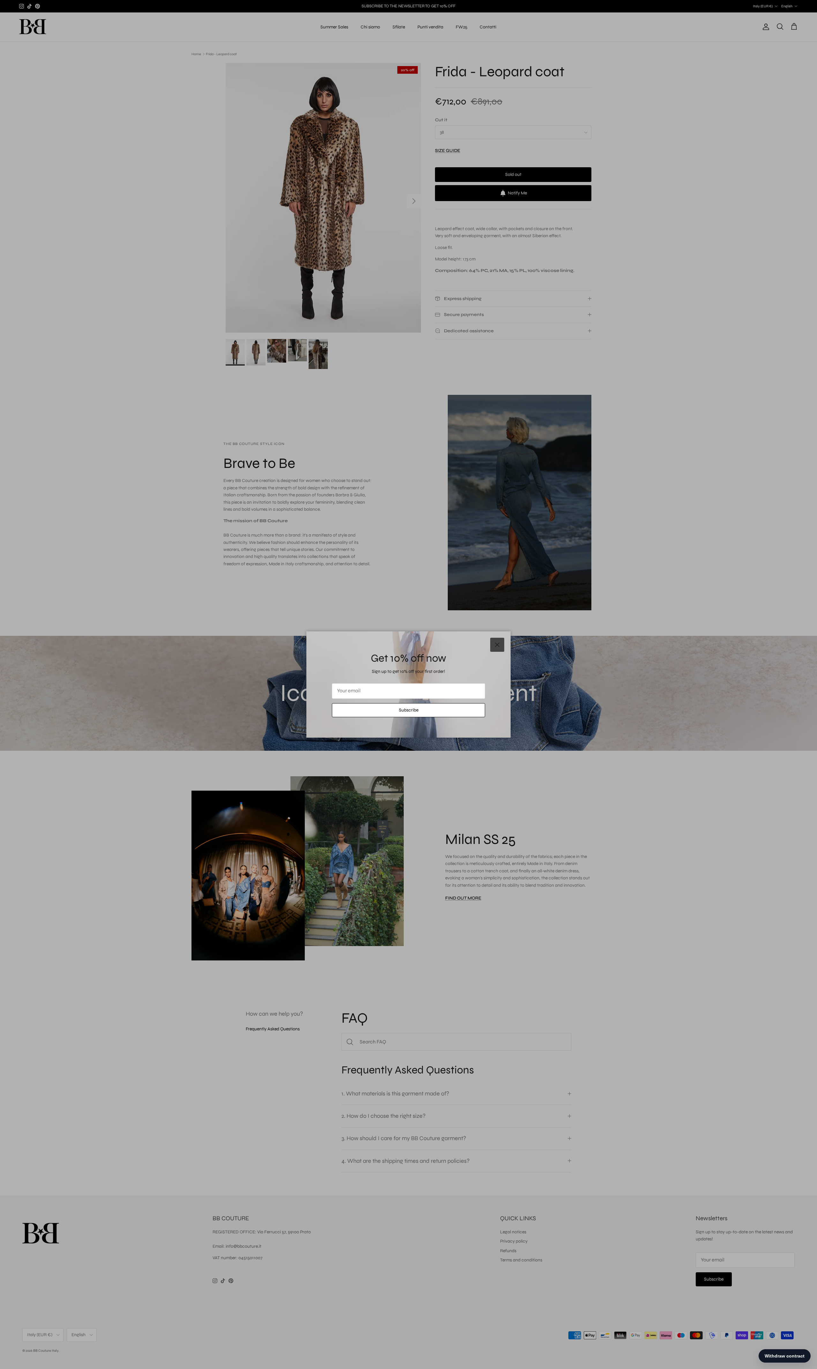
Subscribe (408, 710)
